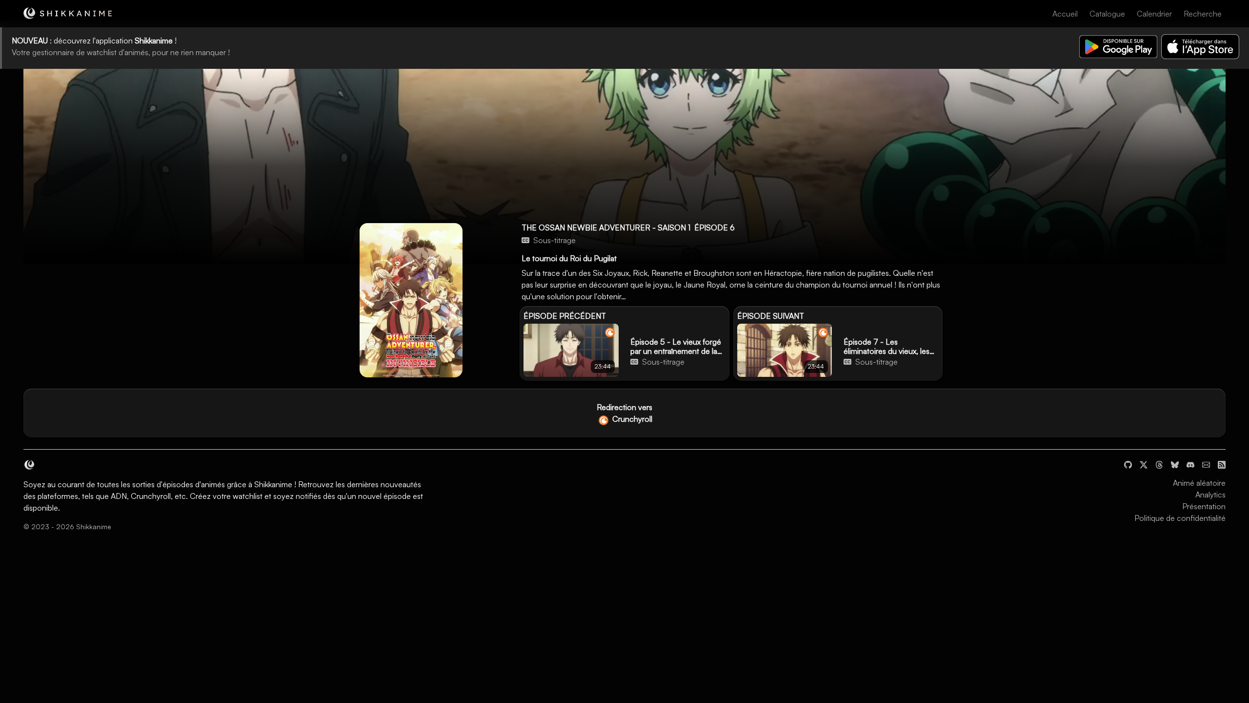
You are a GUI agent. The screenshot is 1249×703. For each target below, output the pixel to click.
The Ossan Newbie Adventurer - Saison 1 (606, 227)
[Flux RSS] (1222, 463)
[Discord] (1190, 463)
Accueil (1065, 14)
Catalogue (1107, 14)
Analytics (1210, 494)
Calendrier (1154, 14)
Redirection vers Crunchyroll (624, 413)
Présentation (1204, 506)
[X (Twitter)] (1144, 463)
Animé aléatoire (1199, 483)
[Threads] (1159, 463)
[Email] (1206, 463)
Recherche (1203, 14)
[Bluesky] (1175, 463)
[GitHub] (1128, 463)
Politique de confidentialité (1180, 518)
